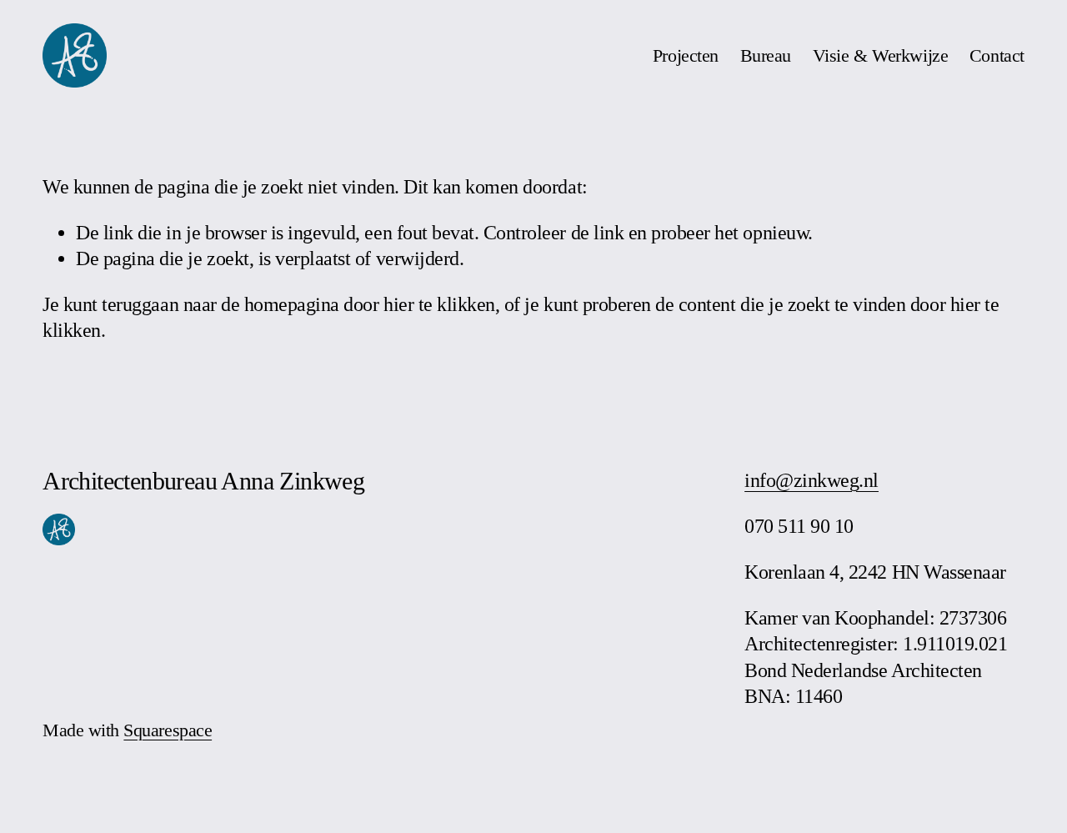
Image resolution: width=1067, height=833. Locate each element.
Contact (996, 56)
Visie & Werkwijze (881, 56)
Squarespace (167, 730)
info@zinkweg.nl (811, 480)
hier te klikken (439, 304)
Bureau (765, 56)
